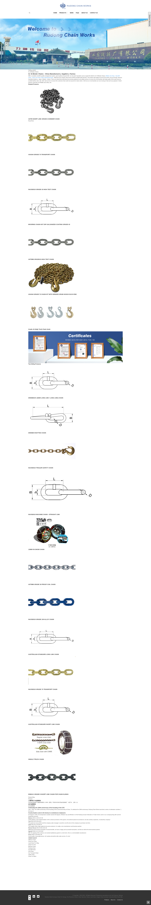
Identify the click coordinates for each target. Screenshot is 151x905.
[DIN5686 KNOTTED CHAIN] (52, 415)
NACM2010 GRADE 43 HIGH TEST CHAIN (42, 189)
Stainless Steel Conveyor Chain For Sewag (55, 897)
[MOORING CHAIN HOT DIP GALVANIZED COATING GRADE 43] (52, 207)
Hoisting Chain (32, 848)
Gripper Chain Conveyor (102, 897)
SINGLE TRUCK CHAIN (36, 759)
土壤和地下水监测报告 (34, 800)
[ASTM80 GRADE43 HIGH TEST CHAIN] (51, 242)
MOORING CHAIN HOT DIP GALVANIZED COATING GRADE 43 (49, 224)
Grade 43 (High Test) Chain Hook (39, 329)
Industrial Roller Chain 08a (115, 897)
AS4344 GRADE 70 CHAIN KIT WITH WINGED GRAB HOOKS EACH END (52, 294)
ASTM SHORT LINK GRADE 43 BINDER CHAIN (44, 119)
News (71, 12)
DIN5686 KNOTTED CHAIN (37, 433)
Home (55, 12)
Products (62, 12)
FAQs (77, 12)
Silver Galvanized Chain (47, 77)
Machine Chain (32, 846)
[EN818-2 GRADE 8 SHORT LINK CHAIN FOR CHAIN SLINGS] (52, 777)
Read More (31, 120)
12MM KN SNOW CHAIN (36, 549)
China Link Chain (36, 77)
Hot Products (115, 895)
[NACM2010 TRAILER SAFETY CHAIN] (52, 450)
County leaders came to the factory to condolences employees (47, 813)
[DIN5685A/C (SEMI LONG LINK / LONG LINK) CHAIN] (52, 380)
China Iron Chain (32, 841)
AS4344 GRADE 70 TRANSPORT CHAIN (41, 154)
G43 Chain (31, 851)
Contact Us (94, 12)
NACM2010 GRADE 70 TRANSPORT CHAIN (42, 689)
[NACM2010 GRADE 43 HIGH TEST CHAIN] (51, 172)
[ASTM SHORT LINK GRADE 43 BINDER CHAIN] (52, 101)
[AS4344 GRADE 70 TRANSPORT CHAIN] (52, 137)
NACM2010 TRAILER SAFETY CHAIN (40, 468)
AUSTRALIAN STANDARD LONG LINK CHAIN (43, 654)
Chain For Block (32, 856)
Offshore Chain (32, 839)
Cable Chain (31, 854)
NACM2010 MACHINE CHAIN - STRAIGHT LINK (44, 514)
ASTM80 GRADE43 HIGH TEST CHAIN (41, 259)
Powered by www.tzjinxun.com (103, 895)
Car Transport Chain (33, 853)
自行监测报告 (32, 804)
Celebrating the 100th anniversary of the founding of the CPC (46, 807)
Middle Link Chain (110, 75)
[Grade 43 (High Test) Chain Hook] (52, 312)
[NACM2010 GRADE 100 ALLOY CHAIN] (52, 602)
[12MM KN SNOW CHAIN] (52, 532)
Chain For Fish (32, 844)
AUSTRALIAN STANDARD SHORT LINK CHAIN (44, 724)
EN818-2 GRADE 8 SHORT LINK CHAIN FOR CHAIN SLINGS (48, 794)
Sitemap (121, 895)
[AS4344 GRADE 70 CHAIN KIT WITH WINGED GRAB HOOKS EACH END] (52, 277)
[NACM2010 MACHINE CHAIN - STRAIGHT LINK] (60, 491)
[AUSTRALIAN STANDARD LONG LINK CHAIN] (52, 637)
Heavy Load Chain (91, 897)
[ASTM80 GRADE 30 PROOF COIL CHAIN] (52, 567)
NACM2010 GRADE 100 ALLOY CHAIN (41, 619)
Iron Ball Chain (32, 849)
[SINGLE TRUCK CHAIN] (52, 742)
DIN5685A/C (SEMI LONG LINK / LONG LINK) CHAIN (45, 398)
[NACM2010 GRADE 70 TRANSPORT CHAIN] (52, 672)
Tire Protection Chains (72, 897)
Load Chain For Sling (33, 843)
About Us (84, 12)
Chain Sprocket (82, 897)
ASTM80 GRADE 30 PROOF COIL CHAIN (41, 584)
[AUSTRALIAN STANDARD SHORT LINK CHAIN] (52, 707)
